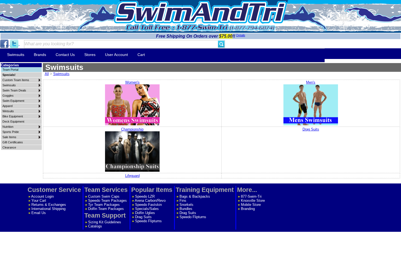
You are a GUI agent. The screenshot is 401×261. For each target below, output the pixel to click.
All (47, 74)
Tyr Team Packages (104, 205)
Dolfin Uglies (145, 213)
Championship (132, 129)
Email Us (38, 213)
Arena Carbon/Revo (150, 200)
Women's (132, 82)
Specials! (9, 74)
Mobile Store (251, 205)
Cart (141, 54)
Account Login (42, 196)
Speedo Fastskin (148, 205)
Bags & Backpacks (194, 196)
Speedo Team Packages (107, 200)
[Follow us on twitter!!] (15, 44)
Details (240, 35)
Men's (310, 82)
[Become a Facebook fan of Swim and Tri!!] (5, 44)
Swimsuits (15, 54)
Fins (182, 200)
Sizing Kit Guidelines (104, 222)
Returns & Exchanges (48, 205)
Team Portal (10, 69)
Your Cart (38, 200)
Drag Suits (311, 129)
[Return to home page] (200, 12)
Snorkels (186, 205)
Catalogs (95, 226)
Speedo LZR (145, 196)
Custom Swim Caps (103, 196)
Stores (89, 54)
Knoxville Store (253, 200)
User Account (116, 54)
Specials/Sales (147, 209)
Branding (248, 209)
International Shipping (48, 209)
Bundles (185, 209)
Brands (40, 54)
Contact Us (65, 54)
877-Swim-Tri (251, 196)
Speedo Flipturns (148, 221)
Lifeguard (132, 176)
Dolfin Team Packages (106, 209)
